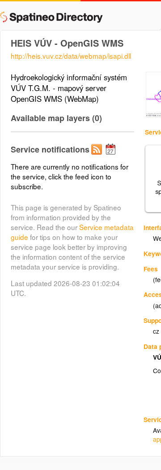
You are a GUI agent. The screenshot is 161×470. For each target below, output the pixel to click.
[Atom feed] (98, 156)
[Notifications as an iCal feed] (112, 156)
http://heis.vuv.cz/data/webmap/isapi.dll (71, 56)
